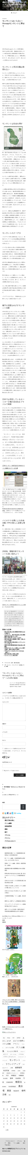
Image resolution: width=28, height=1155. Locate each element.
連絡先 (4, 922)
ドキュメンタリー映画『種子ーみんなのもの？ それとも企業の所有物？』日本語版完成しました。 (13, 1001)
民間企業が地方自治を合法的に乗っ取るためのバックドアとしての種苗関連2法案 (15, 875)
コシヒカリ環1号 (12, 1051)
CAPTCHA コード (7, 762)
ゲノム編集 (8, 823)
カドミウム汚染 (10, 1047)
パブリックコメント (9, 1057)
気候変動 (18, 1078)
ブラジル (7, 835)
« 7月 (7, 1129)
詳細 (3, 920)
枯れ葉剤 (5, 1078)
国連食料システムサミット (12, 1073)
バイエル (21, 1054)
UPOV (18, 1038)
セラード (5, 1054)
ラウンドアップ (13, 1064)
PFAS (8, 1038)
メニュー (15, 12)
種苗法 (18, 1082)
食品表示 (16, 1091)
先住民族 (6, 1070)
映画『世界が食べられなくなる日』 (13, 637)
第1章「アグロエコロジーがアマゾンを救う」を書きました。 (13, 1027)
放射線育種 (8, 826)
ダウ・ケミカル (13, 1054)
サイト (4, 740)
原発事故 (13, 1070)
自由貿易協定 (12, 1086)
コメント (5, 702)
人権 (11, 1067)
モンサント (14, 1060)
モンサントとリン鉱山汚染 (11, 655)
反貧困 (19, 1070)
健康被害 (18, 1068)
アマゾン (7, 838)
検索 (3, 802)
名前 (4, 723)
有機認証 (13, 1075)
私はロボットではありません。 (12, 770)
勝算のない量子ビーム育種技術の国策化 (15, 901)
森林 (11, 1078)
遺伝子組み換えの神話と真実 (11, 653)
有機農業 (21, 1075)
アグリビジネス (7, 662)
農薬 (7, 666)
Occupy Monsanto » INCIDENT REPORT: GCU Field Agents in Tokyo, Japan (18, 684)
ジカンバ (22, 1051)
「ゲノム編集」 (17, 1143)
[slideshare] (15, 813)
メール (4, 732)
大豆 (7, 1075)
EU (4, 1038)
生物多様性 (9, 1082)
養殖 (9, 1094)
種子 (12, 662)
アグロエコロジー (10, 841)
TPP (13, 1038)
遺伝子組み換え (17, 662)
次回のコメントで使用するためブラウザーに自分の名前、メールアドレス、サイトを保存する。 (14, 751)
